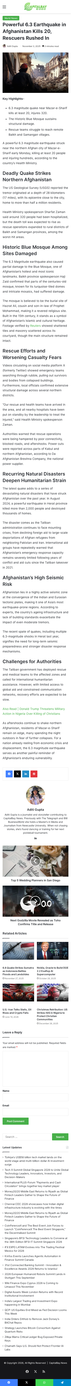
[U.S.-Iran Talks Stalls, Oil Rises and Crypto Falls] (18, 995)
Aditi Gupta (12, 46)
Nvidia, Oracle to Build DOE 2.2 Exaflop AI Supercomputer (52, 971)
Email (6, 1105)
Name (6, 1090)
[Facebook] (9, 773)
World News (10, 18)
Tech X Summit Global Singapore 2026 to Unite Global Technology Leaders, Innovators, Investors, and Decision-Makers (36, 1173)
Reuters (35, 325)
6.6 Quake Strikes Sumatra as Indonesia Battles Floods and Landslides (18, 971)
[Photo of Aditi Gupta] (5, 46)
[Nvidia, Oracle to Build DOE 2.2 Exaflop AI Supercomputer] (52, 953)
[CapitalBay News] (35, 6)
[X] (17, 773)
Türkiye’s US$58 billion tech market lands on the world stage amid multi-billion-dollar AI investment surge (34, 1161)
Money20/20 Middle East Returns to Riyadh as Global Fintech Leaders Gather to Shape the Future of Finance (36, 1195)
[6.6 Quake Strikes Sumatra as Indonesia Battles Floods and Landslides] (18, 953)
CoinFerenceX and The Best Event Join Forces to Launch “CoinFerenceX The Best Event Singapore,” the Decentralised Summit (35, 1229)
